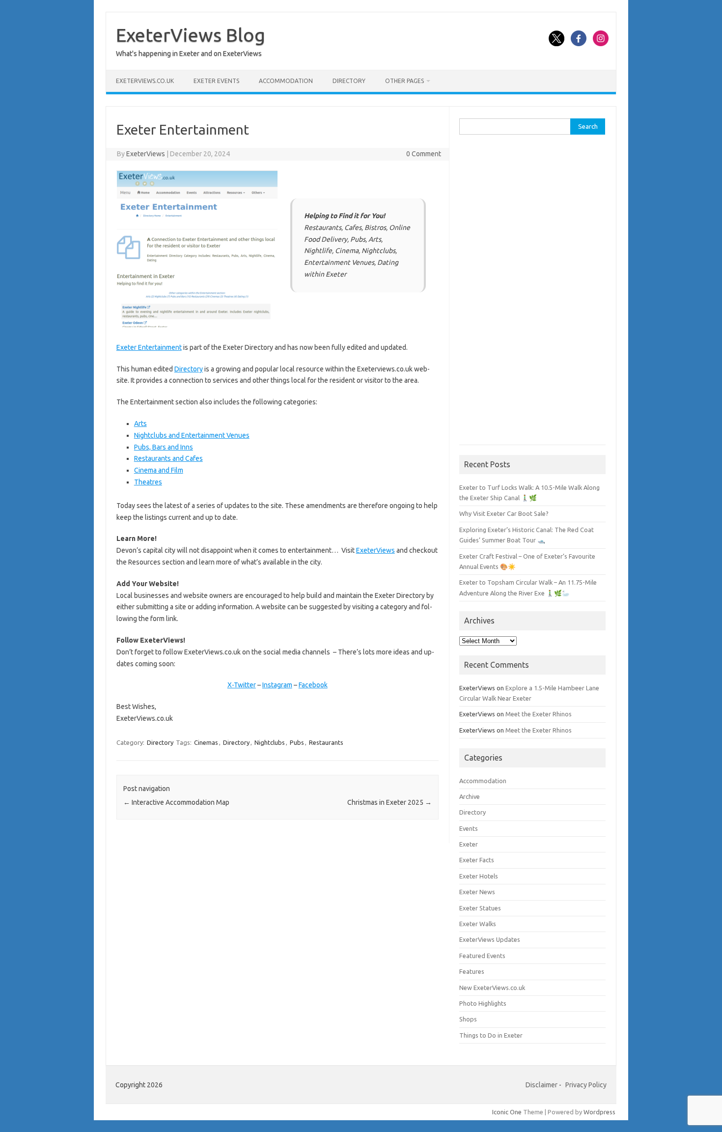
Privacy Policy (586, 1085)
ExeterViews (145, 154)
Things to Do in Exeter (491, 1035)
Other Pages (404, 81)
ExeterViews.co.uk (145, 81)
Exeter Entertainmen (147, 347)
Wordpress (599, 1111)
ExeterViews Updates (489, 939)
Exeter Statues (480, 908)
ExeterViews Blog (190, 35)
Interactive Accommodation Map (176, 802)
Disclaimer (541, 1085)
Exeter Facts (476, 859)
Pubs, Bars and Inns (163, 447)
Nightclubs (269, 742)
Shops (468, 1019)
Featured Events (482, 955)
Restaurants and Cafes (168, 458)
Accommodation (286, 81)
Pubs (297, 742)
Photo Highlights (482, 1003)
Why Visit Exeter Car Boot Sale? (504, 513)
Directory (349, 81)
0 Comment (423, 154)
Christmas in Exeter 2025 (389, 802)
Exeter (468, 844)
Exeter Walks (477, 923)
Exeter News (477, 891)
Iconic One (507, 1111)
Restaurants (326, 742)
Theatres (148, 482)
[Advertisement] (532, 294)
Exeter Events (216, 81)
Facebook (313, 685)
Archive (469, 796)
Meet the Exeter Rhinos (538, 713)
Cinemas (206, 742)
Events (468, 828)
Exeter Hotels (478, 876)
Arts (140, 423)
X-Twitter (241, 685)
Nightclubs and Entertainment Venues (192, 435)
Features (471, 971)
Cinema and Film (158, 470)
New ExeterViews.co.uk (492, 987)
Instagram (277, 685)
